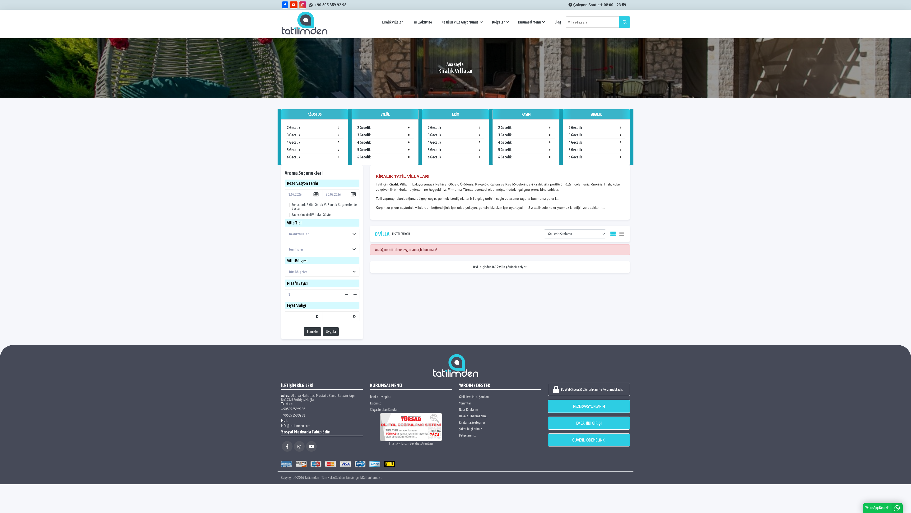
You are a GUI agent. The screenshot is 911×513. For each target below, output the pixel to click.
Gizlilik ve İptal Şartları (474, 397)
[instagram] (302, 5)
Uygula (331, 331)
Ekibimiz (375, 403)
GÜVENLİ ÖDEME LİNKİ (589, 439)
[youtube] (294, 5)
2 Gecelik (313, 127)
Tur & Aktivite (422, 22)
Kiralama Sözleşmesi (472, 422)
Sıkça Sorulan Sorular (384, 410)
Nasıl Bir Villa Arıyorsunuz (460, 22)
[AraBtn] (624, 22)
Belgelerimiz (467, 435)
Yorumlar (465, 403)
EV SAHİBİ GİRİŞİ (589, 423)
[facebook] (285, 5)
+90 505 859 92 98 (293, 409)
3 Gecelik (313, 135)
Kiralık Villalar (392, 22)
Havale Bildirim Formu (473, 416)
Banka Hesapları (380, 397)
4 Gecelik (313, 142)
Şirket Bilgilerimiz (470, 429)
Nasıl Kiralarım (468, 410)
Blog (557, 22)
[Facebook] (287, 446)
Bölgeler (498, 22)
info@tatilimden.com (295, 426)
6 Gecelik (313, 157)
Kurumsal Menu (529, 22)
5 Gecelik (313, 149)
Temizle (312, 331)
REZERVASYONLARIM (589, 406)
